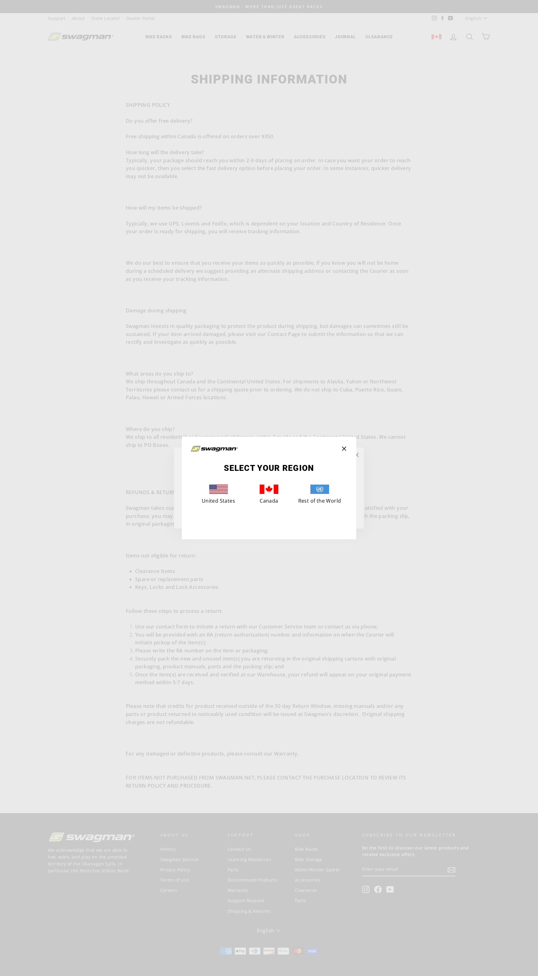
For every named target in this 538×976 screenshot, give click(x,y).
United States (218, 500)
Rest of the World (319, 500)
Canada (269, 500)
